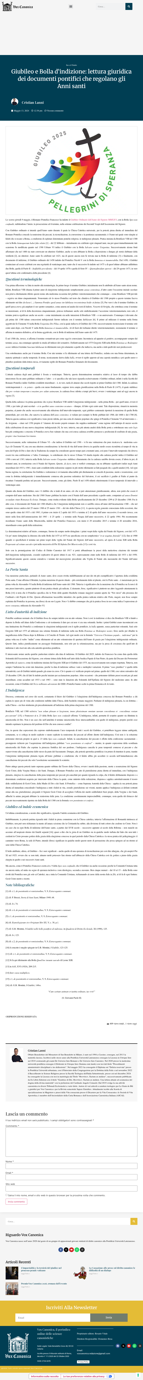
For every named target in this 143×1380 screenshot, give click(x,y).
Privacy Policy (83, 1362)
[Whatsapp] (77, 1249)
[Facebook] (118, 1346)
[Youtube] (71, 1249)
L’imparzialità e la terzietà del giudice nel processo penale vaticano (41, 1269)
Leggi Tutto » (25, 1274)
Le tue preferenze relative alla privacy (83, 1376)
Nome (10, 1161)
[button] (70, 6)
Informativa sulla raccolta (45, 1376)
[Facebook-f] (60, 1249)
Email (9, 1173)
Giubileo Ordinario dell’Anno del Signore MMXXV (94, 219)
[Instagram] (82, 1249)
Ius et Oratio (71, 65)
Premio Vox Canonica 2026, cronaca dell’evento (44, 1283)
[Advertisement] (71, 34)
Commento (12, 1126)
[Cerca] (128, 6)
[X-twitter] (66, 1249)
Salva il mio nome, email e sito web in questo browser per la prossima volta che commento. (56, 1195)
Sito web (10, 1184)
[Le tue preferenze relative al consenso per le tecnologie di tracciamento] (138, 1375)
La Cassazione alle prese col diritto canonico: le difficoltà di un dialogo (112, 1269)
